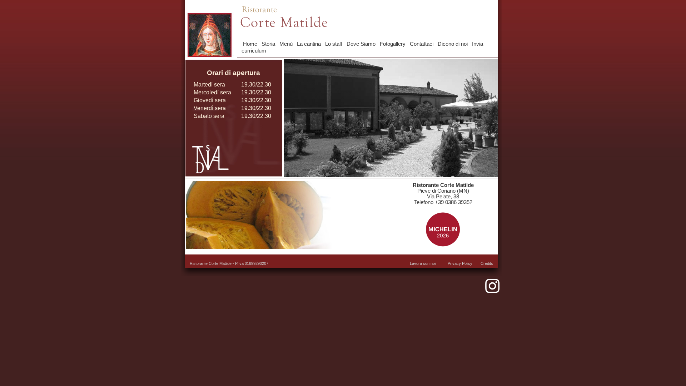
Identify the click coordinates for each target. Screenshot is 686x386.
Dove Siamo (361, 44)
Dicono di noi (453, 44)
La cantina (309, 44)
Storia (268, 44)
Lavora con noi (423, 263)
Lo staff (333, 44)
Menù (286, 44)
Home (250, 44)
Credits (487, 263)
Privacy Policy (460, 263)
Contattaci (421, 44)
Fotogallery (393, 44)
